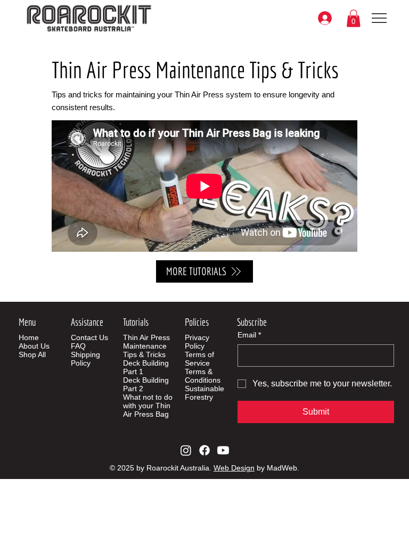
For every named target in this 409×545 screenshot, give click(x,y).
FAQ (78, 346)
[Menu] (380, 18)
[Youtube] (223, 450)
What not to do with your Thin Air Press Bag (148, 405)
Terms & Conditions (202, 375)
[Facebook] (204, 450)
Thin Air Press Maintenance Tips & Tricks (146, 346)
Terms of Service (199, 358)
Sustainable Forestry (204, 392)
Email (249, 335)
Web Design (234, 468)
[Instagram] (186, 450)
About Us (34, 346)
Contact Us (89, 337)
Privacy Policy (197, 341)
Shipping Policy (85, 358)
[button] (353, 18)
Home (29, 337)
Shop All (32, 354)
